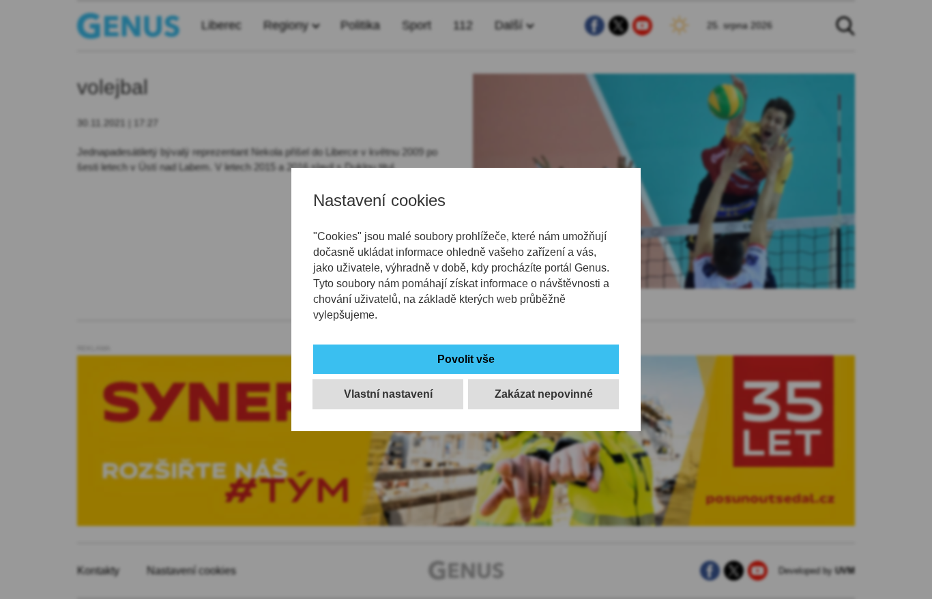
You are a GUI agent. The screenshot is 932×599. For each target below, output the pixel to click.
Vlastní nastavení (388, 394)
